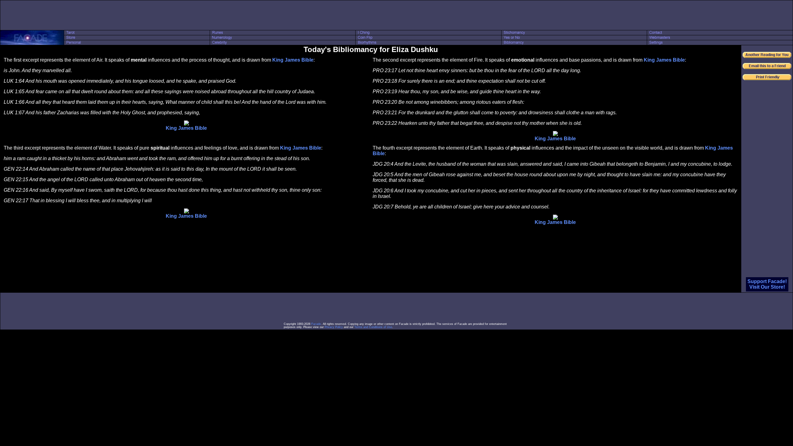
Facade (316, 324)
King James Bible (292, 60)
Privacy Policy (334, 327)
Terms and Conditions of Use (373, 327)
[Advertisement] (396, 15)
